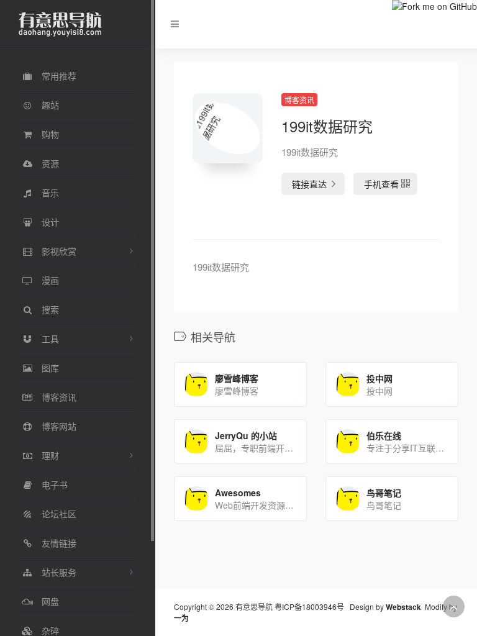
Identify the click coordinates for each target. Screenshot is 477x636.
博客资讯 (299, 99)
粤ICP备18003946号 (309, 606)
